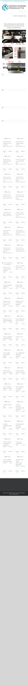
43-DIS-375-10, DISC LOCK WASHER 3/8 (6, 232)
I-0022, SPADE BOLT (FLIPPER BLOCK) (6, 354)
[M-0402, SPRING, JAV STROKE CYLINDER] (20, 384)
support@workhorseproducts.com (19, 1)
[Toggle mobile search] (22, 11)
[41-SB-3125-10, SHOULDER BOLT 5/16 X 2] (20, 138)
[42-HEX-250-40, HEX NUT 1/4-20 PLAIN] (20, 174)
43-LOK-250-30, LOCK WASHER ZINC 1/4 (7, 249)
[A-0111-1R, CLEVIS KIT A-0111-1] (20, 263)
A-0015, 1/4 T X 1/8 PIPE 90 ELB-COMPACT (7, 269)
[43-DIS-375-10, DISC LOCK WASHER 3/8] (7, 227)
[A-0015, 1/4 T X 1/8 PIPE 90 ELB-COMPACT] (7, 263)
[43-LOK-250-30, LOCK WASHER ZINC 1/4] (7, 245)
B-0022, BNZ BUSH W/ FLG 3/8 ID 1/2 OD (20, 320)
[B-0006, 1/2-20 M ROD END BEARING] (7, 316)
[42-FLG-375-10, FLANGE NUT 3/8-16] (7, 174)
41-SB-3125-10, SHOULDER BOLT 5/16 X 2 (20, 143)
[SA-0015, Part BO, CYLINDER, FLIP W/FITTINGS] (7, 439)
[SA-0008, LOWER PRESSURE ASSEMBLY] (20, 421)
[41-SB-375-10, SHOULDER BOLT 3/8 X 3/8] (7, 156)
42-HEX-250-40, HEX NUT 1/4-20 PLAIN (20, 178)
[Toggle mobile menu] (25, 11)
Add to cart (5, 152)
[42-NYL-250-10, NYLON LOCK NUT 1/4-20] (20, 209)
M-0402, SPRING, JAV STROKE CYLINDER (20, 388)
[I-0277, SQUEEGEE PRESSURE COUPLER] (20, 350)
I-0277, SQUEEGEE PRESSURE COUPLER (20, 354)
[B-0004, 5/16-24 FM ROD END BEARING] (20, 298)
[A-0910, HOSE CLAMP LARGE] (20, 282)
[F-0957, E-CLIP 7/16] (20, 334)
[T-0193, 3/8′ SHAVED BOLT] (20, 439)
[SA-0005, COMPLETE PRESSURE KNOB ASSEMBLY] (20, 401)
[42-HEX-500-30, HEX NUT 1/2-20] (7, 192)
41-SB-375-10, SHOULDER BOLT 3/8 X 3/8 (7, 161)
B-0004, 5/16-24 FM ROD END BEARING (20, 303)
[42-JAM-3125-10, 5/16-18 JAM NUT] (20, 192)
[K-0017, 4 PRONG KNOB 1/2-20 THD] (7, 384)
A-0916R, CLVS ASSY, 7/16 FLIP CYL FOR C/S (6, 303)
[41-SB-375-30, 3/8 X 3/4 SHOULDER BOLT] (20, 156)
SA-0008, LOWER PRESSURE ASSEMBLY (20, 425)
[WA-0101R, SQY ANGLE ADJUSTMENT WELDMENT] (20, 456)
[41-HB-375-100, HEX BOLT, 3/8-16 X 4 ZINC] (7, 138)
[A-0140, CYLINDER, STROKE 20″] (7, 282)
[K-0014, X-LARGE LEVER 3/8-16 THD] (20, 368)
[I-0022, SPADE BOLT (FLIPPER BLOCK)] (7, 350)
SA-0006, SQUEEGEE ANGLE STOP (7, 425)
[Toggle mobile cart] (19, 11)
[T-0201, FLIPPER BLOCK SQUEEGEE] (7, 456)
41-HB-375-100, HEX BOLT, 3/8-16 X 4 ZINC (7, 143)
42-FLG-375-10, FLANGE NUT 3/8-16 (7, 178)
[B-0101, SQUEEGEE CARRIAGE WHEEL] (7, 334)
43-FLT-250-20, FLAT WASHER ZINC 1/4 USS (20, 232)
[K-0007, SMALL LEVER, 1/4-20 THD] (7, 368)
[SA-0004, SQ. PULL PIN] (7, 401)
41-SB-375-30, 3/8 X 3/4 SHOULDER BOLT (20, 161)
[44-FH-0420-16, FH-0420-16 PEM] (20, 245)
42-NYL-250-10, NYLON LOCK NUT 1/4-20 (20, 214)
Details (11, 151)
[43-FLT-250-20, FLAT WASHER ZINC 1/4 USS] (20, 227)
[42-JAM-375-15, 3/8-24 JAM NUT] (7, 209)
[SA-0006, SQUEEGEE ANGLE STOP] (7, 421)
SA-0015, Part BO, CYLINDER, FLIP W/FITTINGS (7, 443)
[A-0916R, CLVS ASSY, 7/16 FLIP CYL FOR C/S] (7, 298)
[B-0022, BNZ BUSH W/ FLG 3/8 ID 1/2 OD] (20, 316)
